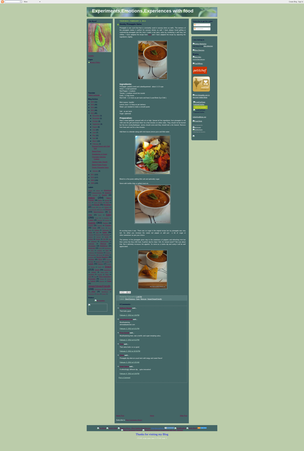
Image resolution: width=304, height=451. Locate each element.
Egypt (96, 218)
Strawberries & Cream (99, 154)
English (90, 220)
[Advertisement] (100, 78)
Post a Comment (124, 378)
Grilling (103, 228)
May (94, 135)
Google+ (91, 56)
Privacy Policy (95, 62)
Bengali (107, 200)
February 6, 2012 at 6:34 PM (129, 374)
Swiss (107, 274)
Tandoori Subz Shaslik (99, 162)
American (107, 190)
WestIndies (91, 294)
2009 (93, 180)
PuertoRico (93, 255)
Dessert (108, 209)
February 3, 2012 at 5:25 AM (129, 362)
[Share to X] (125, 292)
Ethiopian (99, 220)
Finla (121, 344)
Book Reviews (98, 202)
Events (91, 222)
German (99, 225)
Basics (100, 200)
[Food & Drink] (112, 428)
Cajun (100, 207)
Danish (101, 209)
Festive (105, 223)
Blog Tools (198, 132)
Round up (99, 261)
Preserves (108, 252)
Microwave (92, 246)
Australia (95, 195)
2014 (93, 107)
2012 (93, 113)
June (94, 132)
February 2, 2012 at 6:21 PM (129, 329)
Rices (100, 259)
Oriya (92, 250)
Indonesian (105, 230)
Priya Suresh (124, 333)
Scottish (109, 264)
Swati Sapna (124, 366)
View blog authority (157, 428)
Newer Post (120, 416)
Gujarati (97, 230)
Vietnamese (98, 289)
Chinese (106, 207)
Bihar (89, 202)
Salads (91, 264)
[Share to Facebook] (127, 292)
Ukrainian (101, 281)
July (94, 130)
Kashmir (90, 237)
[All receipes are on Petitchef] (200, 73)
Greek (94, 228)
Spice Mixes (104, 272)
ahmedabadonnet (126, 319)
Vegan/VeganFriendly (99, 286)
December (96, 116)
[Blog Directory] (198, 50)
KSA (104, 239)
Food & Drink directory (199, 59)
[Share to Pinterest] (129, 292)
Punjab (100, 255)
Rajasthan (91, 257)
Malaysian (91, 243)
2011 (93, 175)
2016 (93, 102)
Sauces (100, 264)
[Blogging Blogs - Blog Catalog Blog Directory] (134, 428)
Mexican (103, 243)
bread (90, 205)
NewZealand (107, 248)
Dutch (99, 215)
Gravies (108, 225)
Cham (122, 355)
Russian (106, 261)
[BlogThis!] (123, 292)
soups (97, 270)
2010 (93, 177)
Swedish (99, 274)
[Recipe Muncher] (194, 136)
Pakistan (99, 250)
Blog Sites (201, 125)
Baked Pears (96, 151)
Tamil (89, 276)
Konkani (90, 239)
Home (152, 416)
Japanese (98, 234)
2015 (93, 105)
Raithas (107, 255)
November (96, 118)
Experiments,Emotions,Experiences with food (142, 10)
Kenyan (99, 237)
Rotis (91, 261)
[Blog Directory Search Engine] (198, 129)
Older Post (183, 416)
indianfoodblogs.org (199, 117)
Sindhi (100, 267)
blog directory (208, 46)
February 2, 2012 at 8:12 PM (129, 340)
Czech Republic (92, 209)
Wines (98, 294)
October (95, 121)
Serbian (93, 267)
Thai (95, 276)
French (90, 225)
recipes (203, 107)
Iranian (90, 232)
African (98, 190)
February (96, 144)
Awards (104, 195)
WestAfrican (105, 291)
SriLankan (91, 274)
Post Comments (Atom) (134, 420)
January (95, 171)
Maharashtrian (104, 241)
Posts (197, 25)
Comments (199, 29)
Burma (94, 207)
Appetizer (108, 193)
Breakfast (107, 205)
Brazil (107, 202)
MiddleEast (104, 246)
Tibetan (102, 279)
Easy (108, 214)
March (95, 141)
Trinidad (109, 279)
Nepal (100, 248)
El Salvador (105, 218)
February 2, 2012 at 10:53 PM (130, 351)
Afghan (90, 190)
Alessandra (203, 132)
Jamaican (90, 234)
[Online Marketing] (199, 44)
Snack (108, 266)
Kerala (106, 237)
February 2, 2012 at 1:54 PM (129, 315)
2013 (93, 110)
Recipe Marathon (102, 257)
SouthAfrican (107, 270)
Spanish (93, 272)
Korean (98, 239)
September (96, 124)
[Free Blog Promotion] (197, 127)
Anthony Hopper (126, 308)
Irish (97, 232)
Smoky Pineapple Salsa (100, 167)
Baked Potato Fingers (99, 165)
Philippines (91, 252)
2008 (93, 183)
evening (107, 220)
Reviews (91, 259)
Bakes (91, 197)
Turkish (92, 281)
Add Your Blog (195, 125)
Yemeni (104, 294)
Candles (194, 132)
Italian (104, 232)
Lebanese (94, 241)
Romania (108, 259)
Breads (97, 205)
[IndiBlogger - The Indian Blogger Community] (201, 91)
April (94, 138)
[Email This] (120, 292)
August (95, 127)
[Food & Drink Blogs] (197, 57)
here (149, 35)
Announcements (97, 193)
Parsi (107, 250)
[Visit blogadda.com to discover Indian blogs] (204, 97)
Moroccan (91, 248)
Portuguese (100, 252)
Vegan (109, 281)
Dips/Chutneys (99, 212)
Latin (110, 239)
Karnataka (106, 234)
